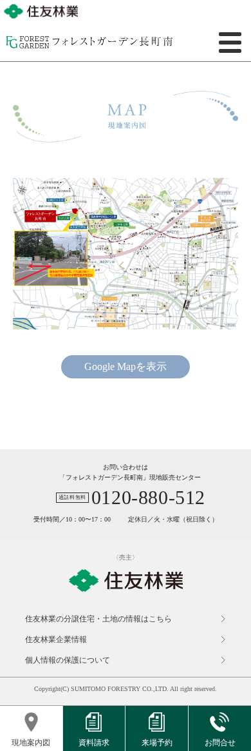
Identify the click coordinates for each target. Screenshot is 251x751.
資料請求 (94, 742)
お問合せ (220, 742)
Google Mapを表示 (125, 366)
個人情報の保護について (67, 660)
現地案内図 (31, 742)
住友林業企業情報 (56, 639)
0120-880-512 (148, 497)
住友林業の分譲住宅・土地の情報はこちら (98, 619)
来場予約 (157, 742)
